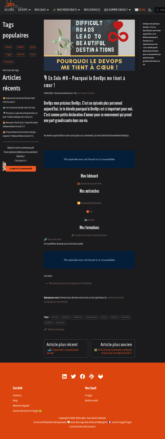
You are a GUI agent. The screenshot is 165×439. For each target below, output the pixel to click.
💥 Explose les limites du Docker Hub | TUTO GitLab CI (19, 100)
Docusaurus (90, 426)
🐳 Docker (89, 220)
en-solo (55, 317)
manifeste (125, 317)
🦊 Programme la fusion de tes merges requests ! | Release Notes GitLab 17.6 (19, 134)
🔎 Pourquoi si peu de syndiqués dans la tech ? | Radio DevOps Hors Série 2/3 (20, 115)
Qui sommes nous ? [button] (116, 9)
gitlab (32, 47)
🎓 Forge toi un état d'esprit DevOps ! (89, 235)
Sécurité (20, 55)
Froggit (8, 55)
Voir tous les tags (11, 70)
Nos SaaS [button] (40, 9)
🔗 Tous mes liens (52, 239)
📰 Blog (140, 9)
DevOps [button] (23, 9)
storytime (60, 322)
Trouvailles (8, 62)
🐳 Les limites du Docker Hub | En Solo (19, 107)
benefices (77, 317)
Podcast (21, 47)
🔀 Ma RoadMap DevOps (89, 203)
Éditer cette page (56, 329)
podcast (65, 317)
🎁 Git (89, 211)
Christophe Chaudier (86, 93)
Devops (8, 47)
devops (114, 317)
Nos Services (92, 9)
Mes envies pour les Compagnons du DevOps (70, 283)
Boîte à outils (91, 400)
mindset (48, 322)
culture (104, 317)
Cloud (32, 55)
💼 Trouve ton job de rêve (89, 183)
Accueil (9, 9)
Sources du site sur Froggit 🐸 (27, 411)
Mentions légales (21, 405)
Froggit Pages (125, 422)
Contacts (17, 395)
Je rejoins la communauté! (21, 169)
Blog (15, 400)
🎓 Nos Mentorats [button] (65, 9)
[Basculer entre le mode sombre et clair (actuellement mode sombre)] (149, 10)
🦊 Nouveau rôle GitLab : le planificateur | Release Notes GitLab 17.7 (20, 124)
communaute (91, 317)
